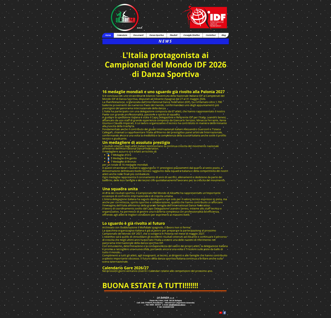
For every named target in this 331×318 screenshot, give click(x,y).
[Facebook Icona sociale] (224, 312)
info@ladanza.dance (177, 304)
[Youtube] (220, 312)
